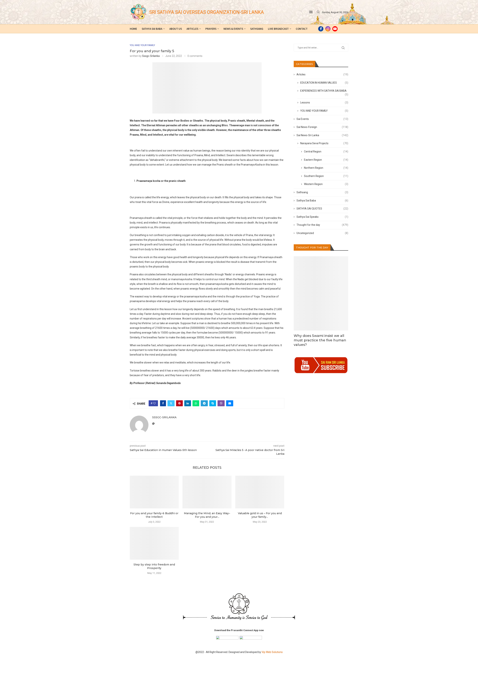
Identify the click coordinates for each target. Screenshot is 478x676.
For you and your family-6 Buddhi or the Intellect (154, 515)
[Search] (318, 12)
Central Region (326, 151)
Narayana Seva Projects (324, 143)
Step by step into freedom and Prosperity (154, 566)
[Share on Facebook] (163, 403)
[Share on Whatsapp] (196, 403)
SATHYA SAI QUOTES (322, 208)
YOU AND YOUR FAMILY (324, 110)
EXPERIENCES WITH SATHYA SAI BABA (324, 91)
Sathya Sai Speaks (322, 216)
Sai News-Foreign (322, 127)
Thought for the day (322, 224)
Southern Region (326, 176)
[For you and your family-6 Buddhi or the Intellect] (154, 492)
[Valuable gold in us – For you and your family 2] (259, 492)
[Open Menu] (311, 12)
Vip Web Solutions (272, 652)
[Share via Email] (229, 403)
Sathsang (256, 28)
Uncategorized (322, 233)
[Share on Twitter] (171, 403)
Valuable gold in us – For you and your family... (260, 515)
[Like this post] (154, 403)
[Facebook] (320, 28)
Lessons (324, 102)
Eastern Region (326, 159)
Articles (192, 28)
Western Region (326, 184)
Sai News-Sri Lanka (322, 135)
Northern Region (326, 167)
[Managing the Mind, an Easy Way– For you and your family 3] (206, 492)
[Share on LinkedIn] (187, 403)
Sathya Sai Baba (152, 28)
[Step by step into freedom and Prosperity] (154, 543)
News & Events (233, 28)
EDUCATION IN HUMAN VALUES (324, 82)
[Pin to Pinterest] (179, 403)
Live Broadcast (278, 28)
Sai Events (322, 118)
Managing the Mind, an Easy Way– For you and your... (207, 515)
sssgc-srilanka (151, 55)
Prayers (210, 28)
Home (133, 28)
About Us (175, 28)
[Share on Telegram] (204, 403)
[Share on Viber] (221, 403)
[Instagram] (327, 28)
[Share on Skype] (212, 403)
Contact (302, 28)
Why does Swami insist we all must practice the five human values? (320, 340)
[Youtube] (335, 28)
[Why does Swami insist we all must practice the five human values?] (321, 293)
